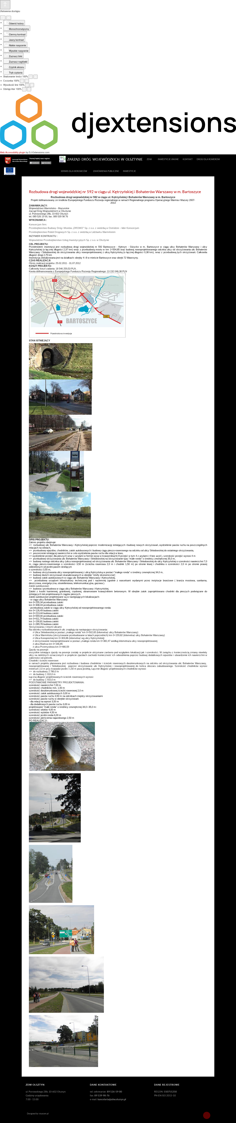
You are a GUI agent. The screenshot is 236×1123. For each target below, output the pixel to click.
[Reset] (2, 18)
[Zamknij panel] (8, 18)
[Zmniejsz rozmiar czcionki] (22, 81)
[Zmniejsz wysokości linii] (27, 85)
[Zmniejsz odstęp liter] (24, 89)
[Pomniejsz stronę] (31, 77)
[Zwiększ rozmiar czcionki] (27, 81)
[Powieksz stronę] (35, 77)
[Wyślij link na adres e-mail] (206, 197)
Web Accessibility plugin (12, 152)
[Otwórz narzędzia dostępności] (5, 4)
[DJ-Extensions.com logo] (118, 148)
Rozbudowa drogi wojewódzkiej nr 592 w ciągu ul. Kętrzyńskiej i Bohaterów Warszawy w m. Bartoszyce (115, 192)
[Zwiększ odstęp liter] (29, 89)
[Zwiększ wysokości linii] (32, 85)
